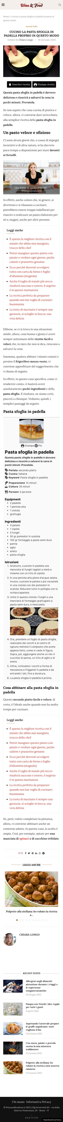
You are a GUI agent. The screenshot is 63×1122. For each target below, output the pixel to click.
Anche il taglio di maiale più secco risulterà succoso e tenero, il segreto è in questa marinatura (33, 286)
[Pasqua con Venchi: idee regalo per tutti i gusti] (13, 1009)
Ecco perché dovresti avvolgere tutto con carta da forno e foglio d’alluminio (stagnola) (30, 272)
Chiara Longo (26, 39)
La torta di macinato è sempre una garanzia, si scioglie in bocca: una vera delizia (31, 314)
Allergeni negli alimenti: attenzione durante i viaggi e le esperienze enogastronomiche (42, 986)
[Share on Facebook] (25, 853)
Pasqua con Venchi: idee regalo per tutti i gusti (43, 1006)
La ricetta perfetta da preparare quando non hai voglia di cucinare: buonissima (31, 300)
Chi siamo (18, 1102)
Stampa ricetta (46, 84)
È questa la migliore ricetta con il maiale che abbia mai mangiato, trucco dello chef (30, 243)
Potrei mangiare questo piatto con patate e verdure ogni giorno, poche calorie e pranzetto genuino (32, 257)
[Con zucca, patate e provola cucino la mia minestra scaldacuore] (13, 1048)
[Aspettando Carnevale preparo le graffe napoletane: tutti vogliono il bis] (13, 1028)
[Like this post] (22, 853)
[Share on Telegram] (43, 853)
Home (6, 16)
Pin (40, 445)
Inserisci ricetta (21, 84)
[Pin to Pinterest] (33, 853)
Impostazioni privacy (52, 1120)
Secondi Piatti (31, 26)
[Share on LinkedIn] (36, 853)
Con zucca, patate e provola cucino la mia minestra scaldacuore (41, 1046)
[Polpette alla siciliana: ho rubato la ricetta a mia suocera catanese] (31, 889)
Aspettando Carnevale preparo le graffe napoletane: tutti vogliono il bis (42, 1026)
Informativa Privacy (38, 1102)
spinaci (24, 838)
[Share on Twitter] (29, 853)
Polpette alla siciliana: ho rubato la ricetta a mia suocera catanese (42, 1065)
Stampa (29, 445)
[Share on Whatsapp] (40, 853)
